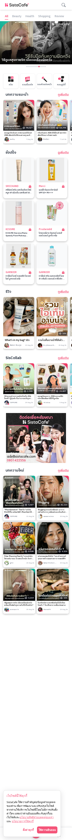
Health (29, 16)
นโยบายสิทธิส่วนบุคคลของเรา (37, 817)
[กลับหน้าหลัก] (17, 5)
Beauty (16, 16)
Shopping (44, 16)
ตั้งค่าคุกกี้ (28, 830)
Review (59, 16)
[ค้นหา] (63, 5)
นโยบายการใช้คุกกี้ (23, 821)
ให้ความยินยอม (47, 830)
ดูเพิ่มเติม (63, 95)
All (6, 16)
